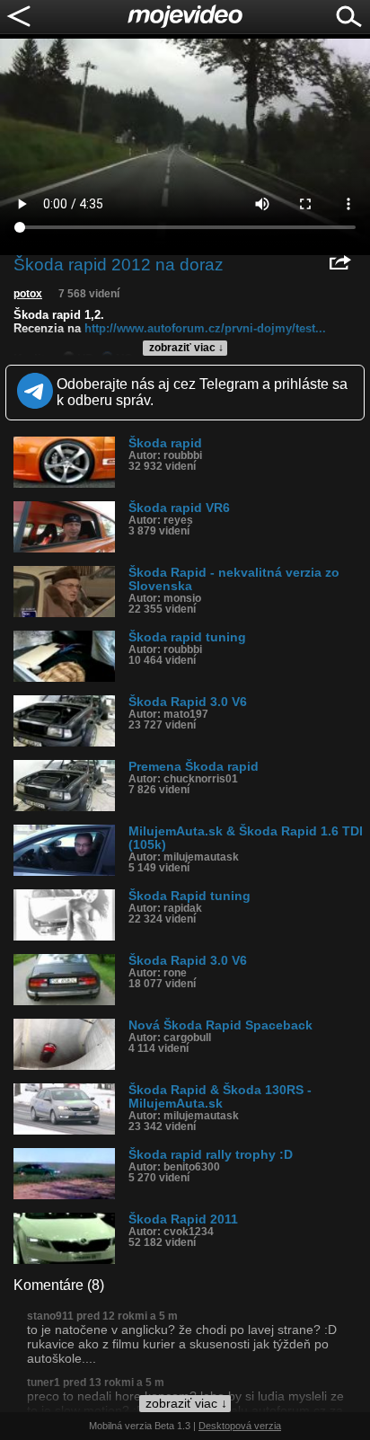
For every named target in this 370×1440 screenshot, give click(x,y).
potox (27, 293)
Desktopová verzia (239, 1425)
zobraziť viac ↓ (186, 347)
